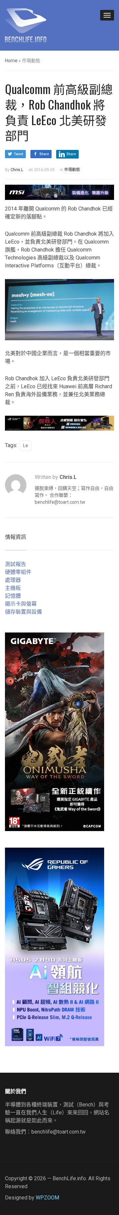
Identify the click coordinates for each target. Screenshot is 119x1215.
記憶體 (13, 596)
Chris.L (17, 169)
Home (11, 60)
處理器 (13, 580)
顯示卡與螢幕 (21, 604)
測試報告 (15, 564)
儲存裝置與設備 (23, 612)
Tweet (18, 154)
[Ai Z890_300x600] (54, 946)
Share (44, 154)
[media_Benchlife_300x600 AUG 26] (54, 731)
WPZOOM (47, 1197)
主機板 (13, 588)
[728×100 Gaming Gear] (59, 192)
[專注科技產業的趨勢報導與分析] (25, 24)
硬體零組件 (18, 572)
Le (25, 445)
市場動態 (72, 169)
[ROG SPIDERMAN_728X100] (59, 423)
